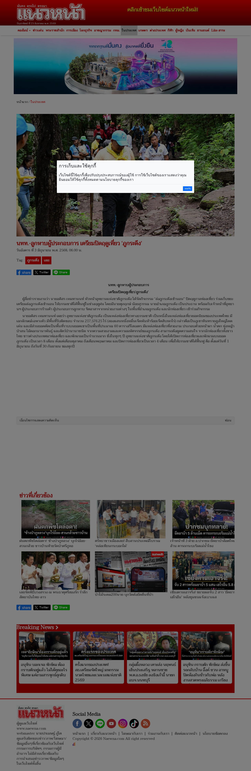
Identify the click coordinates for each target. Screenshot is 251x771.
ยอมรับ (188, 188)
